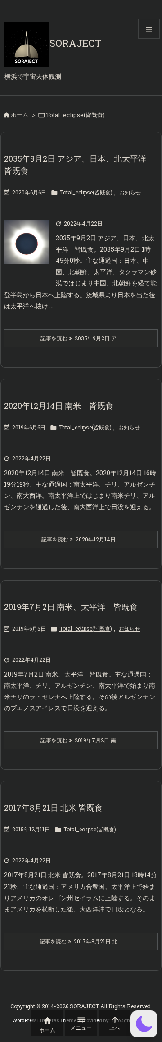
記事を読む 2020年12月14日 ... (81, 539)
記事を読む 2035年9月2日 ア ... (81, 338)
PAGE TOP (149, 1002)
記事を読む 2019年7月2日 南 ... (81, 740)
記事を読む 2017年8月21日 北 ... (81, 941)
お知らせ (130, 192)
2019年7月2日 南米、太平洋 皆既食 (71, 606)
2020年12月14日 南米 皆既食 (58, 405)
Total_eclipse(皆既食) (86, 192)
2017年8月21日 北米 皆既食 (53, 807)
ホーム (19, 115)
